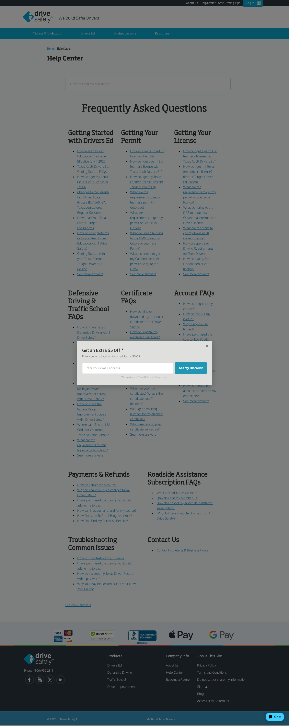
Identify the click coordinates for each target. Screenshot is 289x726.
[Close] (207, 346)
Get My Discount (191, 368)
